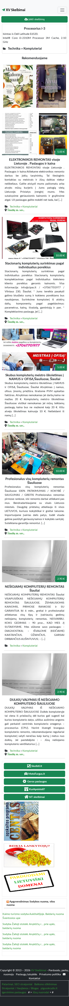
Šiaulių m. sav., (15, 210)
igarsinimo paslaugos (14, 992)
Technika (15, 206)
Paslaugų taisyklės (27, 974)
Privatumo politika (50, 974)
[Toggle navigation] (62, 10)
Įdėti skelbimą (36, 19)
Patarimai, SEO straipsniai (17, 984)
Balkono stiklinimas (45, 984)
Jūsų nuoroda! (40, 992)
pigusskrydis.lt (49, 988)
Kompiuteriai (30, 206)
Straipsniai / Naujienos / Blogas (20, 988)
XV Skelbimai (15, 10)
